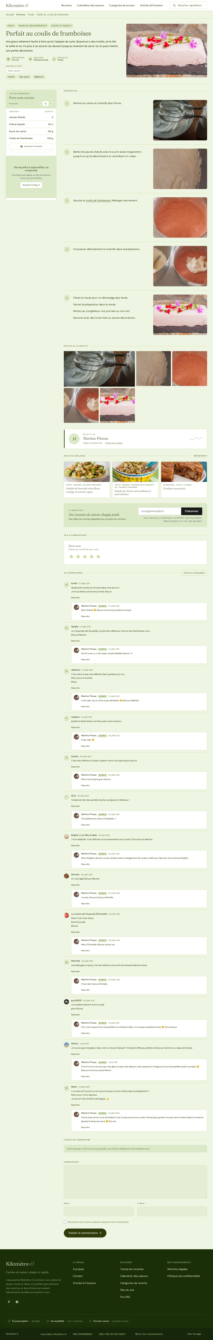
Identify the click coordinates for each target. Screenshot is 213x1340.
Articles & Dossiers (151, 5)
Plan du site (127, 1290)
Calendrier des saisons (90, 5)
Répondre (75, 597)
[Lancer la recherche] (174, 5)
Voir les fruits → (200, 455)
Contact (78, 1276)
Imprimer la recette (33, 146)
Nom (67, 1203)
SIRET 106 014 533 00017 (112, 1334)
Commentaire (72, 1162)
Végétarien (39, 77)
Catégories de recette (122, 5)
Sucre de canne (17, 131)
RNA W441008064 (82, 1334)
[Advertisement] (31, 177)
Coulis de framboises (20, 138)
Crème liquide (17, 124)
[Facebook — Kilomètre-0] (17, 1302)
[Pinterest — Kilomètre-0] (9, 1302)
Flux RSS (125, 1297)
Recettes (66, 5)
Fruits (31, 14)
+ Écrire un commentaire (194, 573)
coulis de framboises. (98, 200)
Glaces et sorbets (61, 26)
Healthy (11, 77)
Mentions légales (177, 1269)
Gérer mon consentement (149, 1333)
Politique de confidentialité (183, 1276)
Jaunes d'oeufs (17, 117)
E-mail (141, 1203)
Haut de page (194, 1333)
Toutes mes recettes (114, 443)
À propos (78, 1269)
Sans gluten (24, 77)
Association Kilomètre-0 (53, 1334)
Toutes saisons (14, 71)
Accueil (10, 14)
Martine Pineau (95, 438)
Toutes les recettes (132, 1269)
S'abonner (192, 511)
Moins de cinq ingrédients (33, 26)
